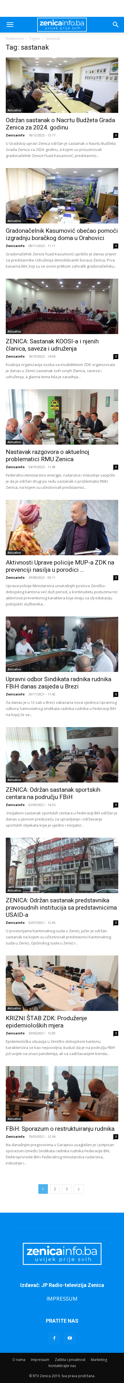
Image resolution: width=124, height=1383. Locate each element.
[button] (10, 25)
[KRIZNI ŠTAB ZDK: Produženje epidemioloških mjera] (62, 983)
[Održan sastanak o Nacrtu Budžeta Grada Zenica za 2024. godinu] (62, 85)
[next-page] (79, 1189)
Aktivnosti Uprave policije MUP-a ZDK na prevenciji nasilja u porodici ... (60, 566)
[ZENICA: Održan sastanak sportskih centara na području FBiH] (62, 754)
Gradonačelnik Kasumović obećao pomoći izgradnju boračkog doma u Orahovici (62, 234)
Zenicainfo (15, 135)
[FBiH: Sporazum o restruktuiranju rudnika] (62, 1093)
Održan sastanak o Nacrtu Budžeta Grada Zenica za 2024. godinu (60, 124)
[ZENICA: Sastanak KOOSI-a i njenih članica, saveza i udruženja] (62, 306)
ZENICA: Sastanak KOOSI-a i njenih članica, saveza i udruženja (52, 345)
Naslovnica (15, 38)
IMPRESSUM (62, 1298)
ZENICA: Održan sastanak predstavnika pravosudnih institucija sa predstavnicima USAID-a (61, 907)
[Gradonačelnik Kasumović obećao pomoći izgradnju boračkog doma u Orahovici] (62, 195)
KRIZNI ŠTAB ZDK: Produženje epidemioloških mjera (46, 1022)
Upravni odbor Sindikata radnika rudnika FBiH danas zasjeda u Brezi (58, 683)
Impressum (40, 1359)
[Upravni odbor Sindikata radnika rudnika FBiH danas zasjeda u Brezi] (62, 644)
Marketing (99, 1359)
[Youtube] (70, 1338)
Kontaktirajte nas (62, 1365)
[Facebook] (54, 1338)
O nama (18, 1359)
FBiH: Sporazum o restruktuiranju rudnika (60, 1128)
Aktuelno (14, 110)
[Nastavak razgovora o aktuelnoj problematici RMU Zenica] (62, 417)
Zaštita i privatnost (70, 1359)
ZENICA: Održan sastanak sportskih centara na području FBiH (53, 793)
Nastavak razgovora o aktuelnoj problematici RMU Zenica (47, 455)
